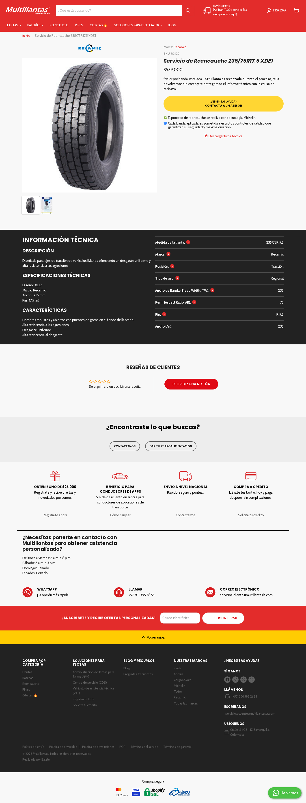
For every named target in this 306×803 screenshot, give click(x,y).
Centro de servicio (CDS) (90, 682)
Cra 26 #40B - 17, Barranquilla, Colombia (250, 732)
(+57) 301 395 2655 (244, 696)
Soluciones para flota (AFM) (136, 25)
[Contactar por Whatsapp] (61, 592)
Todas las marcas (186, 703)
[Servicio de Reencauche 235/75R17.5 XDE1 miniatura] (31, 205)
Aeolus (178, 674)
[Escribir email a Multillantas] (244, 592)
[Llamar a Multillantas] (153, 592)
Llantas (12, 25)
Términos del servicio (144, 746)
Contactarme (185, 515)
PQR (122, 746)
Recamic (180, 47)
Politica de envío (33, 746)
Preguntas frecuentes (138, 674)
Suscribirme (226, 618)
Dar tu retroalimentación (171, 446)
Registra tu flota (83, 699)
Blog (172, 25)
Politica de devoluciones (98, 746)
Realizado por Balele (36, 759)
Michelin (179, 686)
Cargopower (182, 680)
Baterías (34, 25)
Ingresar (280, 10)
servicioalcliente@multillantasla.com (248, 713)
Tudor (178, 691)
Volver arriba (156, 637)
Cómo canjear (120, 515)
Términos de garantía (177, 746)
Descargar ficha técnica (225, 136)
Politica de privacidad (63, 746)
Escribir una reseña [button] (191, 384)
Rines (79, 25)
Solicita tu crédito (251, 515)
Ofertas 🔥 (98, 25)
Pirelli (177, 668)
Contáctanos (125, 446)
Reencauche (59, 25)
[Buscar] (188, 10)
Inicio (26, 36)
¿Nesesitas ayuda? (223, 103)
